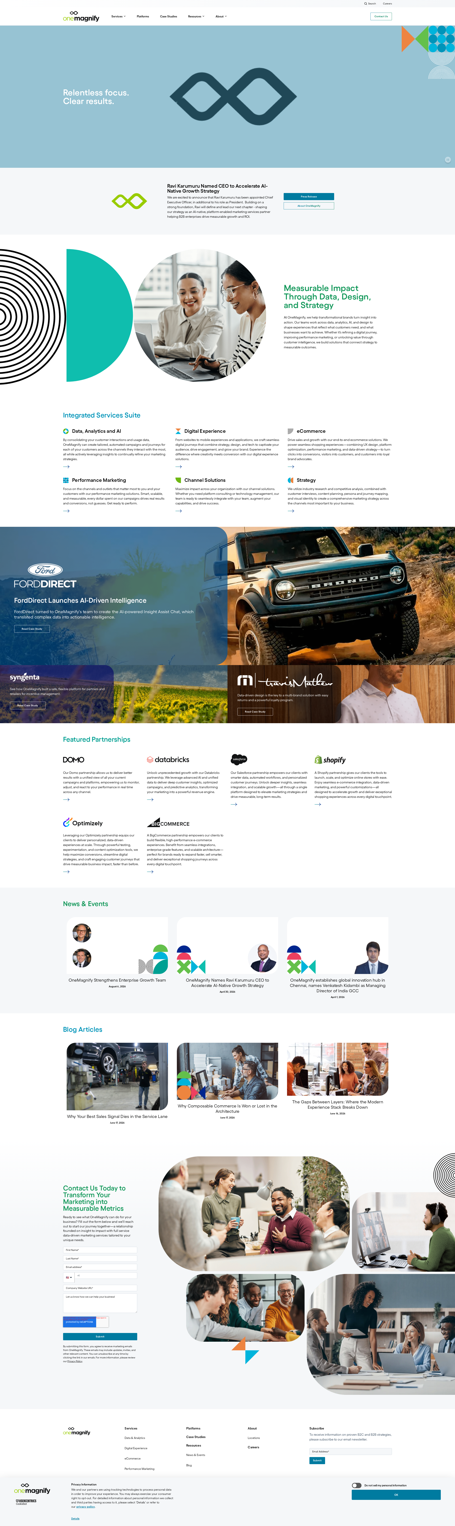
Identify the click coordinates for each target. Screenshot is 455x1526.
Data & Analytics (135, 1437)
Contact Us (381, 16)
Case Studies (168, 16)
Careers (253, 1447)
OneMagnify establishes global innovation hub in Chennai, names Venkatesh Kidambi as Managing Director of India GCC (338, 985)
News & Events (195, 1455)
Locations (254, 1437)
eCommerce (133, 1458)
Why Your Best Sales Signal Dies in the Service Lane (117, 1116)
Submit (100, 1336)
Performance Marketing (139, 1468)
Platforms (143, 16)
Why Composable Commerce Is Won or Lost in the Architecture (227, 1109)
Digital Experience (136, 1448)
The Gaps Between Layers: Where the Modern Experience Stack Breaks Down (337, 1104)
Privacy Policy (74, 1361)
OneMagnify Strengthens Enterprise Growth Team (117, 980)
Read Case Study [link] (32, 628)
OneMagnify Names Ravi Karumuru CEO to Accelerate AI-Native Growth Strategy (227, 983)
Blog (189, 1465)
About (252, 1428)
